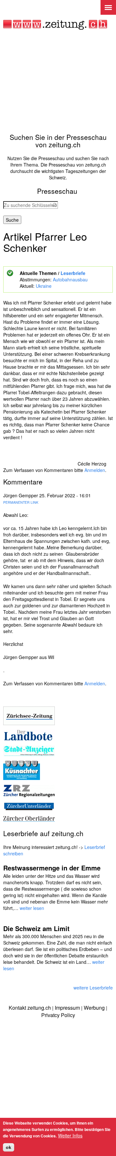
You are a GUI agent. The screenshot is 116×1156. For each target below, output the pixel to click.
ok (8, 1147)
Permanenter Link (20, 502)
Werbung (94, 1007)
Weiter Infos (70, 1135)
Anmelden (94, 470)
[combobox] (30, 205)
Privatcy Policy (58, 1015)
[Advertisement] (58, 81)
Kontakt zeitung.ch (30, 1007)
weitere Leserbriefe (93, 987)
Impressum (67, 1007)
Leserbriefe (73, 273)
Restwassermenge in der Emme (52, 867)
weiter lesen (32, 908)
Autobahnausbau (70, 279)
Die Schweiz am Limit (36, 928)
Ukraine (44, 286)
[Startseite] (55, 25)
